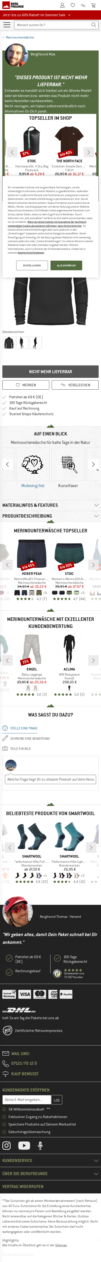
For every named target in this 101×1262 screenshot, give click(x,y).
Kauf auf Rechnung (24, 408)
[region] (51, 227)
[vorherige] (12, 152)
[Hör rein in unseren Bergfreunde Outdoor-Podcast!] (44, 1146)
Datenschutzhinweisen (31, 252)
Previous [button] (7, 464)
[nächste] (89, 152)
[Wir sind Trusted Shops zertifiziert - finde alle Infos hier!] (57, 974)
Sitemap (61, 1245)
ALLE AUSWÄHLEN (66, 265)
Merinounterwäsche (20, 37)
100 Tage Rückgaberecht (28, 402)
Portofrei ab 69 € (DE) (26, 397)
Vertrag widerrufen (22, 1186)
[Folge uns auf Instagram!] (10, 1146)
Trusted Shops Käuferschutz (31, 414)
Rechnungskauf (27, 971)
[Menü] (7, 24)
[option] (50, 279)
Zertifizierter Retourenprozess (38, 1030)
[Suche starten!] (94, 25)
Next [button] (93, 464)
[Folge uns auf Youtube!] (27, 1146)
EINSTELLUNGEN (32, 265)
